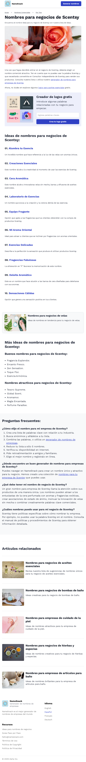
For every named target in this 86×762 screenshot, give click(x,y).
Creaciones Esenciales (23, 163)
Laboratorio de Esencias (24, 196)
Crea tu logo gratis (57, 121)
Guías (7, 12)
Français (48, 716)
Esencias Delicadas (21, 244)
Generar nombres (71, 4)
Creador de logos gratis (54, 97)
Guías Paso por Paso (11, 733)
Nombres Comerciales (22, 12)
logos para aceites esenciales (51, 87)
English (48, 708)
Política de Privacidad (12, 748)
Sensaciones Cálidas (21, 293)
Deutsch (48, 719)
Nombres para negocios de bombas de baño (55, 590)
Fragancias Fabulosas (22, 260)
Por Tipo (39, 12)
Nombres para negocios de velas (47, 315)
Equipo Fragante (19, 211)
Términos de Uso (9, 741)
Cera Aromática (18, 178)
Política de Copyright (11, 744)
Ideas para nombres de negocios (17, 729)
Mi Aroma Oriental (20, 229)
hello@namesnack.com (12, 737)
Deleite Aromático (20, 275)
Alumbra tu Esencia (21, 148)
